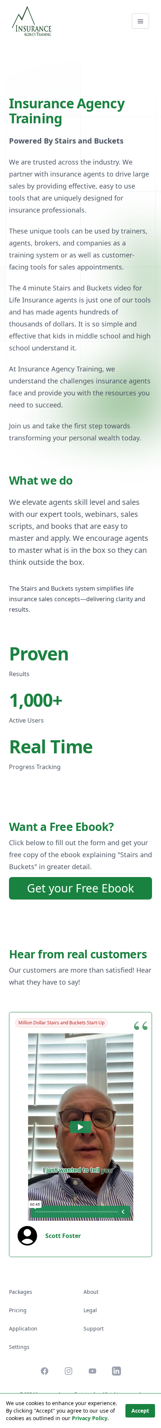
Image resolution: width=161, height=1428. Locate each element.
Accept (140, 1410)
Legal (90, 1310)
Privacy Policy (89, 1418)
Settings (19, 1346)
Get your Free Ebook (80, 888)
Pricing (18, 1310)
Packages (20, 1291)
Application (23, 1328)
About (90, 1291)
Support (93, 1328)
